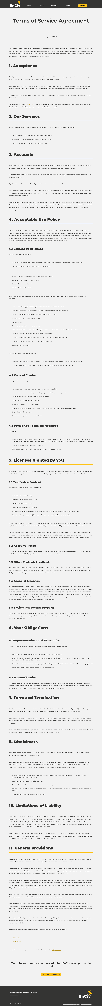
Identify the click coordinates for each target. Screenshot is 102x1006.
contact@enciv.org (14, 995)
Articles (67, 5)
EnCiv (19, 1003)
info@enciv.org (56, 950)
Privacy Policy (30, 104)
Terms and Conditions (68, 1004)
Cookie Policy (16, 941)
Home (29, 5)
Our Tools (54, 5)
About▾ (41, 5)
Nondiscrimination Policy (86, 1004)
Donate (82, 5)
